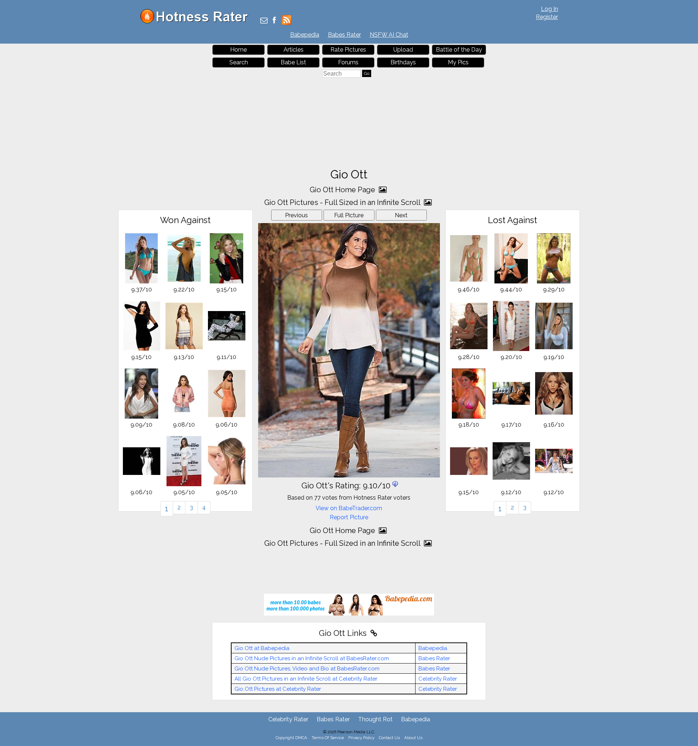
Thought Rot (375, 719)
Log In (549, 8)
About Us (413, 737)
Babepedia (304, 34)
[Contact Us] (263, 20)
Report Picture (349, 517)
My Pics (458, 62)
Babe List (293, 62)
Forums (348, 62)
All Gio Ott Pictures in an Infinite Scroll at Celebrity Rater (305, 679)
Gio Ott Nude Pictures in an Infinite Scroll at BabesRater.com (311, 658)
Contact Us (389, 737)
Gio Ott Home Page (343, 189)
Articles (294, 49)
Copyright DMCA (291, 737)
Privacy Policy (361, 737)
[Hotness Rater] (196, 21)
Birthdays (403, 62)
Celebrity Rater (437, 679)
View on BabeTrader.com (349, 508)
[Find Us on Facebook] (274, 20)
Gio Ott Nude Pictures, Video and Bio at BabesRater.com (307, 668)
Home (238, 49)
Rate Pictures (348, 49)
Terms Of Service (328, 737)
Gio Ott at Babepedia (261, 648)
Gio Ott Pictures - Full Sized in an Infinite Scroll (343, 202)
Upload (403, 49)
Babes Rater (344, 34)
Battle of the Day (459, 49)
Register (547, 16)
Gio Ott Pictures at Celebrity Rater (277, 689)
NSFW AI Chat (389, 34)
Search (238, 62)
